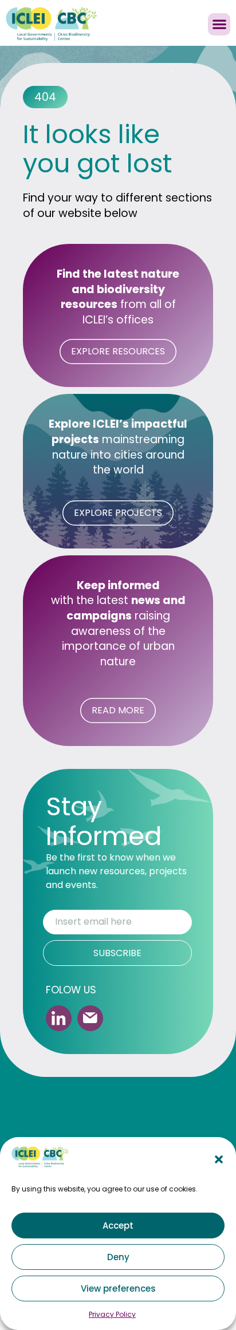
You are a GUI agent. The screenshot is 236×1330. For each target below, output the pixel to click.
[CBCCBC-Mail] (90, 1018)
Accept (118, 1226)
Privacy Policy (112, 1314)
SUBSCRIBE (117, 953)
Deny (118, 1257)
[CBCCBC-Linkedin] (59, 1018)
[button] (219, 1159)
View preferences (118, 1288)
